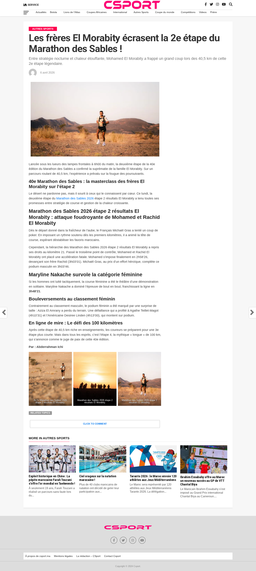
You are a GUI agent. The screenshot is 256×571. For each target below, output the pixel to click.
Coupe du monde (164, 12)
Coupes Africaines (97, 12)
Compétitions (188, 12)
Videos (203, 12)
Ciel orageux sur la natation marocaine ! (97, 478)
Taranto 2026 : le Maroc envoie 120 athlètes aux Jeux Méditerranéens (153, 478)
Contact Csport (112, 556)
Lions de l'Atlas (72, 12)
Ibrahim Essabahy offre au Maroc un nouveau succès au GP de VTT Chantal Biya (202, 480)
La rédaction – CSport (88, 556)
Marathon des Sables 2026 (75, 198)
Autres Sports (141, 12)
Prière (213, 12)
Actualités (41, 12)
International (120, 12)
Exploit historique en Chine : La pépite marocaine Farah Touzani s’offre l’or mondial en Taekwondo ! (52, 479)
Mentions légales (63, 556)
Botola (53, 12)
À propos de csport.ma (37, 556)
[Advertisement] (198, 109)
